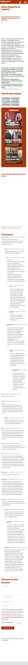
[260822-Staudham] (13, 147)
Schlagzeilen (10, 228)
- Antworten (23, 237)
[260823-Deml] (13, 130)
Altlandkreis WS (4, 228)
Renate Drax (5, 226)
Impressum (16, 638)
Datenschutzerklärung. (6, 615)
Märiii (2, 453)
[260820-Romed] (13, 112)
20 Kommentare (17, 228)
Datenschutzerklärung (7, 638)
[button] (6, 98)
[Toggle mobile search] (25, 2)
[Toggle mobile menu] (20, 2)
